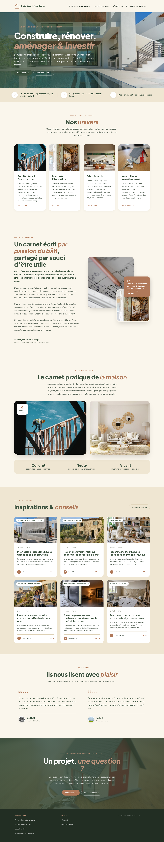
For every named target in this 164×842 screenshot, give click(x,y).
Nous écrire (23, 72)
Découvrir (24, 205)
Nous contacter (43, 72)
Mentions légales (67, 824)
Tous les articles (139, 507)
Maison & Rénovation (101, 6)
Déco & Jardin (118, 6)
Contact (64, 820)
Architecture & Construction (79, 6)
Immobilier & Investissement (136, 6)
